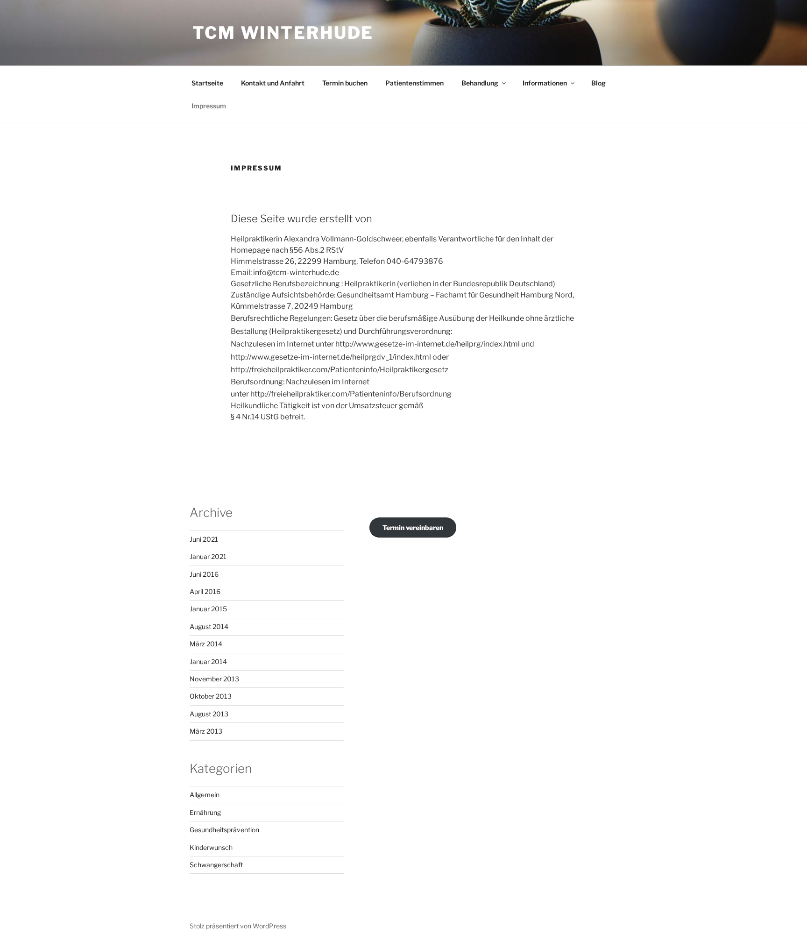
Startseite (207, 83)
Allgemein (204, 795)
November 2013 (214, 679)
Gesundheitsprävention (224, 830)
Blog (598, 83)
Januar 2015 (208, 609)
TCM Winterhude (283, 32)
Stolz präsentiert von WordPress (238, 926)
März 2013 (206, 731)
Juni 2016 (204, 574)
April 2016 (205, 591)
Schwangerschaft (216, 865)
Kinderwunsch (211, 847)
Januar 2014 (208, 661)
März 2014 (206, 644)
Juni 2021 (204, 539)
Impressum (208, 106)
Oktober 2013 (211, 696)
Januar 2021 (208, 556)
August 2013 (209, 714)
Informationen (545, 83)
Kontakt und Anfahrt (272, 83)
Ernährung (205, 812)
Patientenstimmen (414, 83)
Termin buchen (345, 83)
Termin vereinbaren (412, 527)
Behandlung (479, 83)
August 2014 (209, 626)
